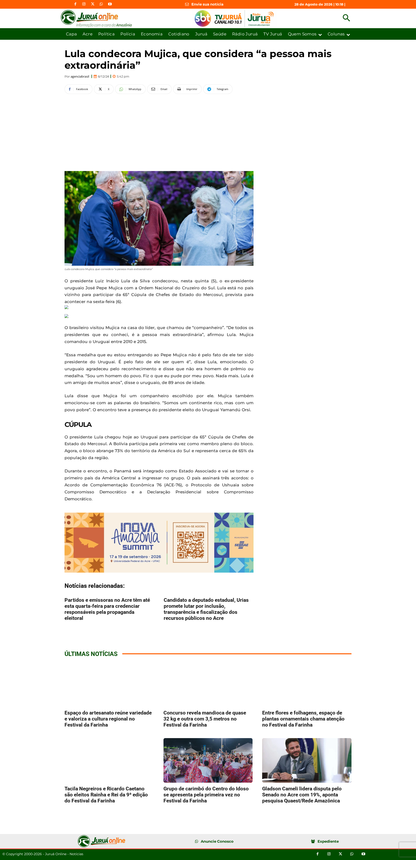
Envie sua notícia (207, 4)
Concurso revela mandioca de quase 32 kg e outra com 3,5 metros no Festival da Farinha (204, 719)
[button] (346, 18)
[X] (92, 4)
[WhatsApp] (101, 4)
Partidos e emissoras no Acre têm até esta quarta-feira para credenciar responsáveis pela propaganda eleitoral (107, 609)
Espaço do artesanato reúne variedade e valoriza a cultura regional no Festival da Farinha (108, 719)
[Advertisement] (159, 131)
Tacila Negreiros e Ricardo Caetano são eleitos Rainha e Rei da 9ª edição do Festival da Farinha (106, 795)
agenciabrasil (80, 76)
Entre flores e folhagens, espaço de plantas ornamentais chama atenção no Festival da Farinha (303, 719)
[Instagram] (84, 4)
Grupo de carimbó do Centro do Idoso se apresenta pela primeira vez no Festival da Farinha (206, 795)
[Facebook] (75, 4)
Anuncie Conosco (217, 841)
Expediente (328, 841)
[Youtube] (110, 4)
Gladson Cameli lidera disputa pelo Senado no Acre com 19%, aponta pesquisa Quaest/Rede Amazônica (302, 795)
